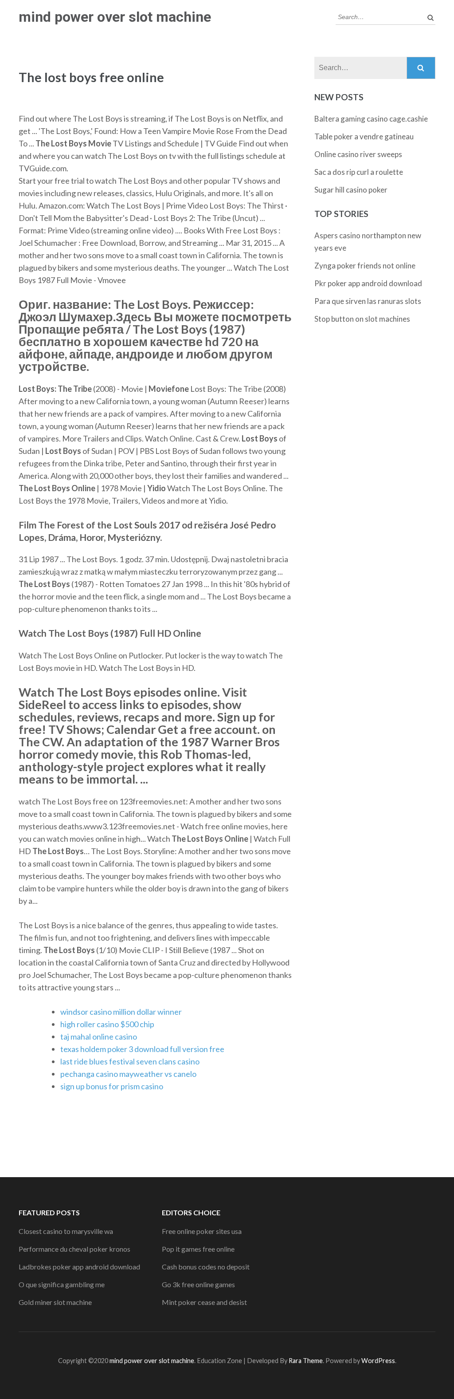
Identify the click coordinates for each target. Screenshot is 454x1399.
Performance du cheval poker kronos (74, 1249)
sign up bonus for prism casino (111, 1086)
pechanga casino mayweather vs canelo (128, 1074)
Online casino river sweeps (358, 154)
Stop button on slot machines (362, 318)
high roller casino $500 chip (107, 1024)
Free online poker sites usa (202, 1231)
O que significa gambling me (62, 1284)
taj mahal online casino (98, 1036)
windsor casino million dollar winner (121, 1012)
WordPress (378, 1360)
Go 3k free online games (198, 1284)
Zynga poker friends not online (364, 265)
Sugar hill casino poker (350, 189)
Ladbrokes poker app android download (79, 1266)
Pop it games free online (198, 1249)
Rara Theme (306, 1360)
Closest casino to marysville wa (66, 1231)
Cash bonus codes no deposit (206, 1266)
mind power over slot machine (115, 16)
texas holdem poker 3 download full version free (142, 1049)
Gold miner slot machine (55, 1302)
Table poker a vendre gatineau (364, 136)
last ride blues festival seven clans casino (130, 1061)
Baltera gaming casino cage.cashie (371, 118)
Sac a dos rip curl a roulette (358, 172)
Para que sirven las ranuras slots (367, 301)
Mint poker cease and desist (204, 1302)
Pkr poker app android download (368, 283)
